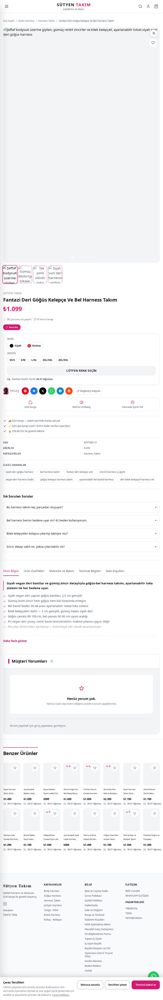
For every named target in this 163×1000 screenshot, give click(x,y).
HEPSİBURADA (133, 918)
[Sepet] (156, 6)
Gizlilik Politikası (93, 900)
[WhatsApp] (51, 391)
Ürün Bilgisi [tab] (11, 571)
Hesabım (8, 910)
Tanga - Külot (51, 910)
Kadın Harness (26, 21)
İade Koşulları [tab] (115, 571)
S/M (23, 360)
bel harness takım (50, 472)
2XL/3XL (47, 360)
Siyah (18, 345)
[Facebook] (34, 391)
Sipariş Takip (10, 914)
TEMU (128, 913)
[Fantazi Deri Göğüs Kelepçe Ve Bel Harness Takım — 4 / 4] (90, 258)
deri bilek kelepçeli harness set (137, 479)
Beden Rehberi (93, 966)
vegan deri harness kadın (20, 479)
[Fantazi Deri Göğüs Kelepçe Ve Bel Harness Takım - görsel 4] (55, 274)
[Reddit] (69, 391)
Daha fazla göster (15, 641)
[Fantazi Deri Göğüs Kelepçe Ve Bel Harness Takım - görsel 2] (25, 274)
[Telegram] (60, 391)
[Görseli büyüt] (153, 33)
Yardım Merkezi (93, 961)
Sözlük (88, 970)
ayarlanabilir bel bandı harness (96, 479)
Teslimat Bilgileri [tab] (90, 571)
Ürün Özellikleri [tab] (34, 571)
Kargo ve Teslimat (94, 915)
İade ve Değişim (94, 910)
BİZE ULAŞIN (132, 891)
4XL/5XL (63, 360)
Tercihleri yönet (117, 984)
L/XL (34, 360)
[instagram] (5, 904)
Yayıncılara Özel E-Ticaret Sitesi (99, 954)
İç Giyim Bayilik (93, 943)
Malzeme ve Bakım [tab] (61, 571)
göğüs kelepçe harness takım (56, 479)
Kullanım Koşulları (94, 919)
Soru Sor (13, 327)
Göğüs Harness (52, 895)
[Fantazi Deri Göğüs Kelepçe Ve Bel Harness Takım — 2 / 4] (78, 258)
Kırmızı (36, 345)
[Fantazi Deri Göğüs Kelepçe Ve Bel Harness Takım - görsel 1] (10, 274)
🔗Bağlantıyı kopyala (88, 391)
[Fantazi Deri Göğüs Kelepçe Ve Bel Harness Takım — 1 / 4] (72, 258)
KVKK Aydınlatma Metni (97, 924)
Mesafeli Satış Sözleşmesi (99, 929)
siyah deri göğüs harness (19, 472)
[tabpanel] (81, 609)
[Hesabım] (148, 6)
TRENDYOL (131, 908)
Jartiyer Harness (53, 905)
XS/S (12, 360)
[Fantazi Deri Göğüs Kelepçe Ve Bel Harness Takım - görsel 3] (40, 274)
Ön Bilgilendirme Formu (98, 934)
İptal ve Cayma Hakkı (96, 891)
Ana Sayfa (8, 21)
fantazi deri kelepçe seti (80, 472)
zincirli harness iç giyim (112, 472)
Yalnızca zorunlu (90, 984)
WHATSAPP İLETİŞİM (136, 895)
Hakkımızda (91, 905)
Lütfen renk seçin (81, 370)
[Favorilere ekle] (153, 42)
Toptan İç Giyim (93, 938)
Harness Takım (46, 21)
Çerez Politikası (60, 995)
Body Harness (51, 891)
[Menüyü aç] (6, 6)
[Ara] (140, 6)
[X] (42, 391)
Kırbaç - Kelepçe (53, 919)
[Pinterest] (25, 391)
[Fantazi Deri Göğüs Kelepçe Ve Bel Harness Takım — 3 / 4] (84, 258)
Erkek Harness (52, 915)
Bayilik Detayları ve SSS (98, 948)
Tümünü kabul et (146, 984)
